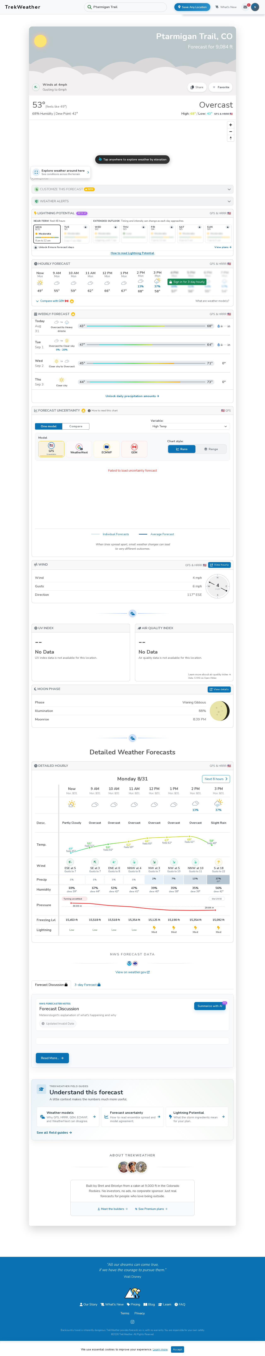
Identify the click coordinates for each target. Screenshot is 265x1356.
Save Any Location (194, 7)
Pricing (135, 1304)
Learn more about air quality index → (209, 674)
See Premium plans (151, 1209)
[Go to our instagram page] (132, 1322)
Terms (124, 1313)
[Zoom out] (230, 131)
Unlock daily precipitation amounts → (132, 396)
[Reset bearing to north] (230, 138)
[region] (132, 150)
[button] (132, 189)
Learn (167, 1304)
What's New (228, 7)
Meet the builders (112, 1209)
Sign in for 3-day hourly (189, 282)
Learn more (160, 1349)
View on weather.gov (131, 972)
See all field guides (54, 1132)
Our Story (90, 1304)
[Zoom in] (230, 125)
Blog (151, 1304)
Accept (177, 1349)
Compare (75, 426)
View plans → (223, 247)
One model (49, 426)
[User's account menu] (255, 7)
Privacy (139, 1313)
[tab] (51, 984)
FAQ (182, 1304)
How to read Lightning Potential (132, 253)
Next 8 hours (214, 779)
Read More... (50, 1058)
